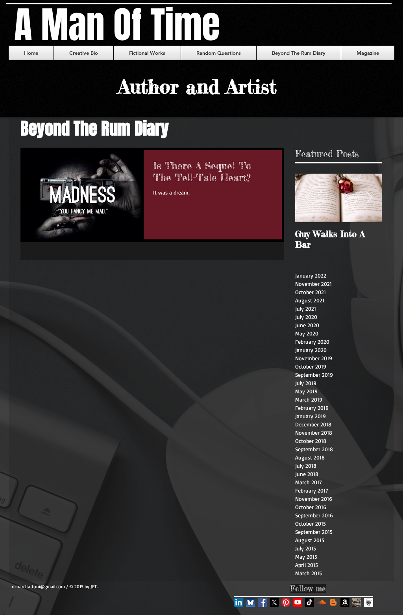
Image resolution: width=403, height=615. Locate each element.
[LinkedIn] (238, 602)
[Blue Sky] (250, 602)
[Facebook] (262, 602)
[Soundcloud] (321, 602)
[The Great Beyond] (333, 602)
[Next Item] (369, 198)
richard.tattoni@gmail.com (38, 586)
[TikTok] (309, 602)
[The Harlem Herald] (356, 602)
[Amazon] (344, 602)
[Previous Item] (307, 198)
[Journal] (368, 602)
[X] (274, 602)
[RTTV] (297, 602)
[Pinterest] (285, 602)
